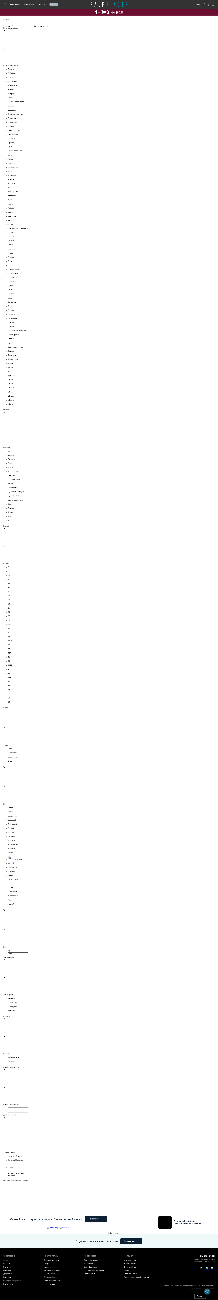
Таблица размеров (51, 1274)
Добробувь (8, 1274)
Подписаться (129, 1241)
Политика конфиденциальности (187, 1285)
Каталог (128, 1256)
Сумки (126, 1270)
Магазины (7, 1270)
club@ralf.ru (207, 1256)
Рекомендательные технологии (202, 1289)
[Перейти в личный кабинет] (208, 5)
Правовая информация (12, 1280)
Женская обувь (130, 1263)
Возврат (47, 1263)
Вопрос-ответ (49, 1284)
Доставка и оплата (51, 1260)
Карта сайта (8, 1284)
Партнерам (90, 1256)
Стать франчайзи (90, 1267)
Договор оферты (50, 1277)
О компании (9, 1256)
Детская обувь (130, 1267)
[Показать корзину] (213, 5)
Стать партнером (91, 1260)
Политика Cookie (208, 1285)
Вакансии (7, 1277)
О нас (5, 1260)
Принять (200, 1296)
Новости (6, 1263)
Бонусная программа (52, 1270)
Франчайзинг (89, 1263)
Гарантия (47, 1267)
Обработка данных (165, 1285)
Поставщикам (89, 1274)
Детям (42, 4)
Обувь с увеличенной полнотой (136, 1277)
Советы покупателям (52, 1280)
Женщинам (15, 4)
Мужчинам (29, 4)
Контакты (7, 1267)
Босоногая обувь (131, 1274)
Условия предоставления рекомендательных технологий (58, 1297)
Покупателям (51, 1256)
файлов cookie (155, 1295)
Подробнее (94, 1219)
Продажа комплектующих (94, 1270)
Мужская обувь (130, 1260)
